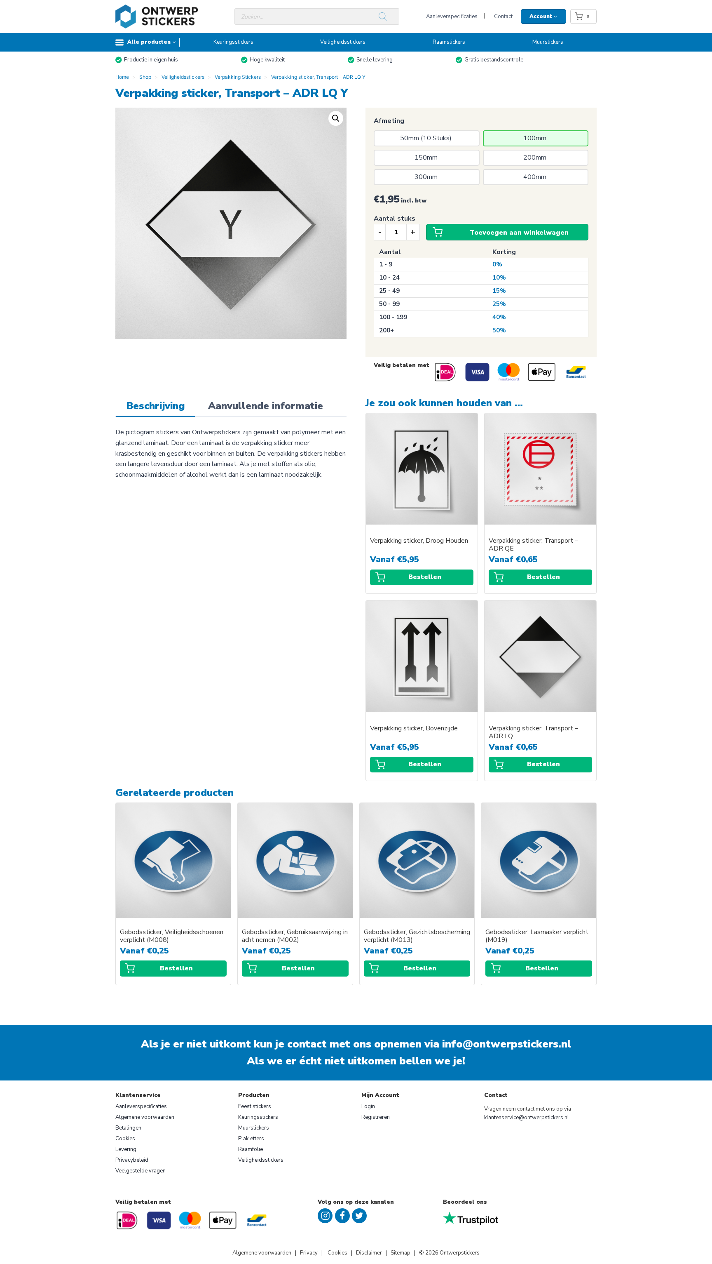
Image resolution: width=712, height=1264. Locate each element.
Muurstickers (547, 42)
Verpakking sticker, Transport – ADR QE (533, 545)
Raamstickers (449, 42)
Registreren (375, 1117)
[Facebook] (342, 1215)
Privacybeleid (131, 1160)
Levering (125, 1149)
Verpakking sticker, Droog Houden (419, 541)
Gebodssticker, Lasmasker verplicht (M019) (536, 936)
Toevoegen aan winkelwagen (519, 232)
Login (368, 1106)
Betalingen (128, 1128)
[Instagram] (325, 1215)
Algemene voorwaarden (144, 1117)
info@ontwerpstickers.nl (506, 1044)
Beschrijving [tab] (155, 405)
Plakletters (251, 1138)
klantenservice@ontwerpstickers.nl (526, 1117)
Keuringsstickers (233, 42)
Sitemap (400, 1253)
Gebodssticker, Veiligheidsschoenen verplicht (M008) (171, 936)
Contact (503, 16)
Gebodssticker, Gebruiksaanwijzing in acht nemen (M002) (295, 936)
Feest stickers (254, 1106)
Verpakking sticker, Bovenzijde (414, 728)
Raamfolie (250, 1149)
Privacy (309, 1253)
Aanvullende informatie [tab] (265, 405)
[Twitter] (359, 1215)
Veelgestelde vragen (140, 1171)
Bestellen (424, 576)
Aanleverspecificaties (452, 16)
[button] (335, 118)
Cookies (125, 1138)
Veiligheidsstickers (342, 42)
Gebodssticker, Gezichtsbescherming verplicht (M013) (417, 936)
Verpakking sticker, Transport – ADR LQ (533, 732)
